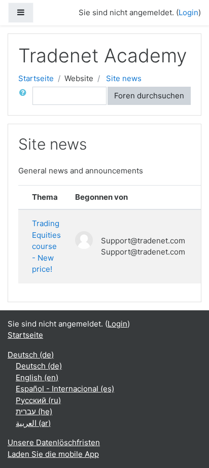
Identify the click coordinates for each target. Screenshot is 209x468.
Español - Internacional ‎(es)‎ (65, 388)
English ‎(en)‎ (37, 377)
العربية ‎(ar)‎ (33, 423)
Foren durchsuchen (149, 95)
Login (188, 12)
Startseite (36, 78)
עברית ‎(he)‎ (34, 411)
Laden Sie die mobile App (53, 454)
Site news (124, 78)
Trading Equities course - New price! (46, 246)
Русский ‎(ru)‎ (38, 400)
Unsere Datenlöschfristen (54, 442)
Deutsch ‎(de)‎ (31, 354)
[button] (24, 96)
